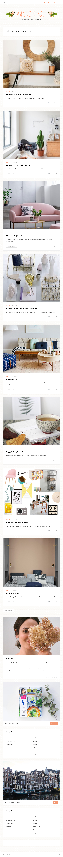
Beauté (8, 738)
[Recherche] (58, 2)
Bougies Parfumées (11, 741)
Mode (7, 754)
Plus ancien (9, 610)
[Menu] (5, 2)
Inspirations (9, 747)
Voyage (35, 754)
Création (35, 741)
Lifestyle (8, 751)
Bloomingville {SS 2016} (14, 236)
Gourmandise (9, 744)
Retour (54, 31)
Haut (59, 854)
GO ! (55, 802)
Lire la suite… (11, 102)
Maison (8, 91)
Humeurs (35, 744)
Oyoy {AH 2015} (11, 379)
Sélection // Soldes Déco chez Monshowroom (21, 309)
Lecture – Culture (37, 747)
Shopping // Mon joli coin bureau (17, 523)
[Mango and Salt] (31, 15)
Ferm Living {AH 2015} (14, 593)
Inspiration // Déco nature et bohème (19, 95)
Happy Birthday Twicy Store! (16, 452)
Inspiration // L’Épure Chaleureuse (18, 165)
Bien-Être (35, 738)
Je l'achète (54, 723)
